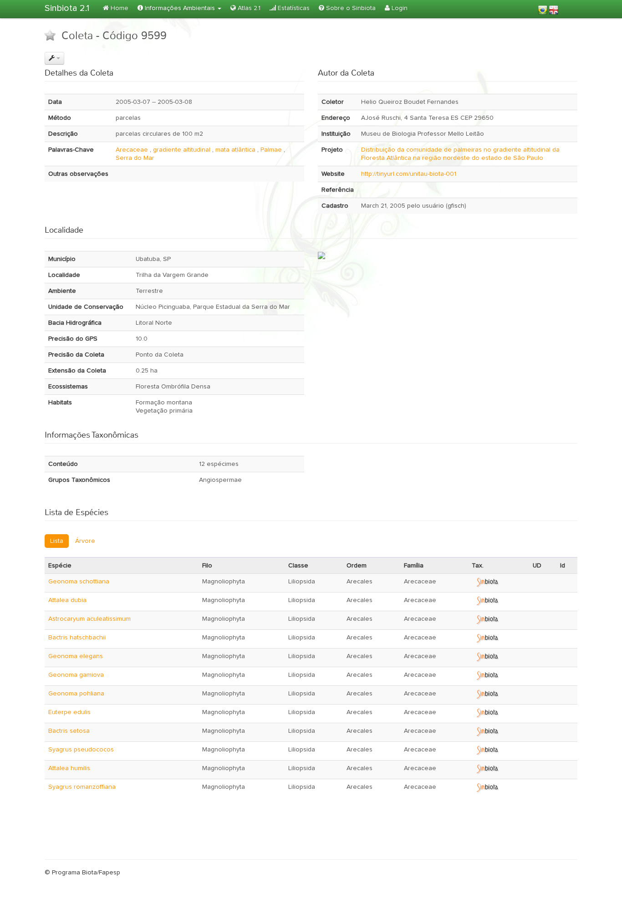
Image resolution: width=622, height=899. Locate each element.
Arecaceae (132, 150)
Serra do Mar (135, 158)
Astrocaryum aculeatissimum (89, 619)
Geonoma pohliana (76, 693)
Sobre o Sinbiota (350, 8)
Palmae (271, 150)
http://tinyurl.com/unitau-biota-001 (408, 174)
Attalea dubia (67, 600)
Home (118, 8)
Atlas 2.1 (248, 8)
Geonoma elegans (75, 656)
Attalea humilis (69, 768)
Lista (56, 541)
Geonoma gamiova (76, 675)
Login (399, 8)
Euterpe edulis (69, 712)
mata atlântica (235, 150)
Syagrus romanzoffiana (82, 787)
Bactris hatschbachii (77, 637)
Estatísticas (293, 8)
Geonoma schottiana (78, 581)
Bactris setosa (69, 731)
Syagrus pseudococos (81, 749)
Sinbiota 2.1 (67, 8)
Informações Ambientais (180, 8)
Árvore (85, 541)
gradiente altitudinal (181, 150)
